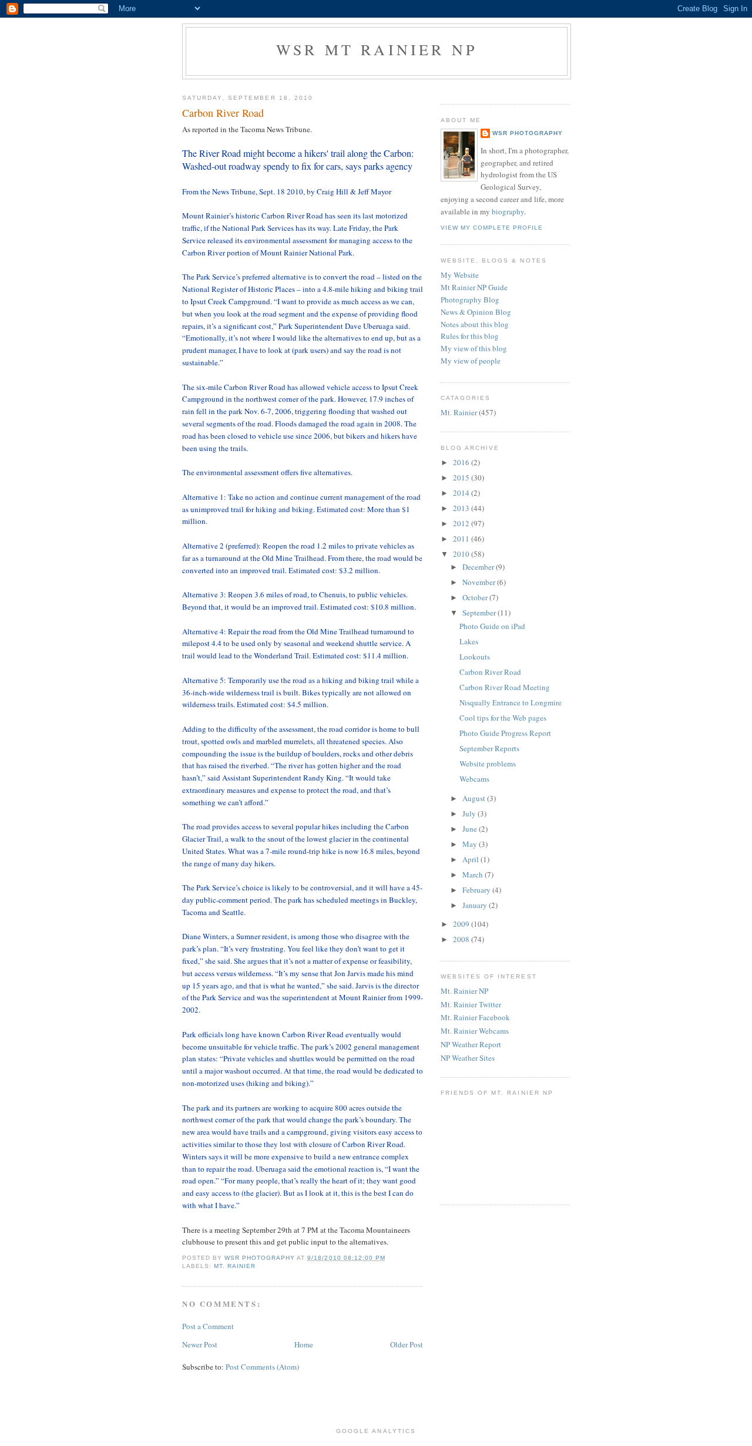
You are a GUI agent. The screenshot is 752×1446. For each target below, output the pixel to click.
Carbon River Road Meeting (504, 687)
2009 (462, 924)
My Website (460, 275)
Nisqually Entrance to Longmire (510, 702)
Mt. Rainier (235, 1266)
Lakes (468, 641)
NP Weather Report (471, 1044)
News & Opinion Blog (476, 312)
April (471, 859)
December (479, 566)
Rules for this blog (470, 336)
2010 (462, 554)
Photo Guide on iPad (492, 626)
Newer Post (199, 1344)
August (474, 798)
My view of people (471, 360)
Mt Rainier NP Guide (474, 287)
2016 (462, 462)
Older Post (406, 1344)
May (470, 844)
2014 (462, 492)
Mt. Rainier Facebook (475, 1017)
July (470, 813)
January (475, 905)
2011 (462, 538)
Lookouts (474, 656)
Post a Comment (208, 1326)
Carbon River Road (490, 672)
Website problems (487, 763)
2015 (462, 477)
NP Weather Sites (468, 1057)
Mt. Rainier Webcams (475, 1030)
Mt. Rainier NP (464, 991)
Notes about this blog (475, 324)
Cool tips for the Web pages (502, 717)
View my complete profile (492, 227)
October (475, 597)
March (473, 874)
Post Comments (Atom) (262, 1366)
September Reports (489, 748)
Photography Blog (470, 299)
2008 (462, 939)
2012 (462, 523)
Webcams (474, 779)
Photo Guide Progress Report (505, 733)
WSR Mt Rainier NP (376, 49)
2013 (462, 508)
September (480, 612)
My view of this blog (474, 348)
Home (303, 1344)
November (479, 582)
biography (508, 211)
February (477, 890)
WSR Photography (527, 133)
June (470, 828)
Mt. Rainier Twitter (471, 1004)
